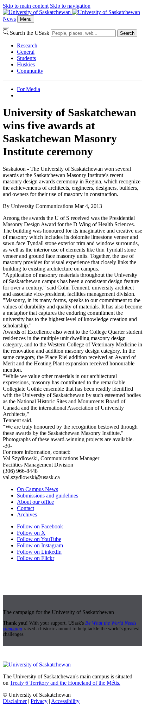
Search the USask (29, 33)
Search (127, 33)
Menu (25, 19)
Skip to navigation (70, 6)
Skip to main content (26, 6)
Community (30, 71)
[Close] (5, 28)
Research (27, 45)
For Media (28, 89)
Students (26, 58)
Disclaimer (15, 701)
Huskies (26, 64)
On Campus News (37, 489)
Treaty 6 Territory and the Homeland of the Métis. (65, 683)
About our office (35, 502)
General (25, 52)
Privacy (39, 701)
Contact (25, 508)
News (9, 19)
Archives (27, 514)
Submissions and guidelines (47, 496)
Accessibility (65, 701)
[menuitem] (79, 46)
